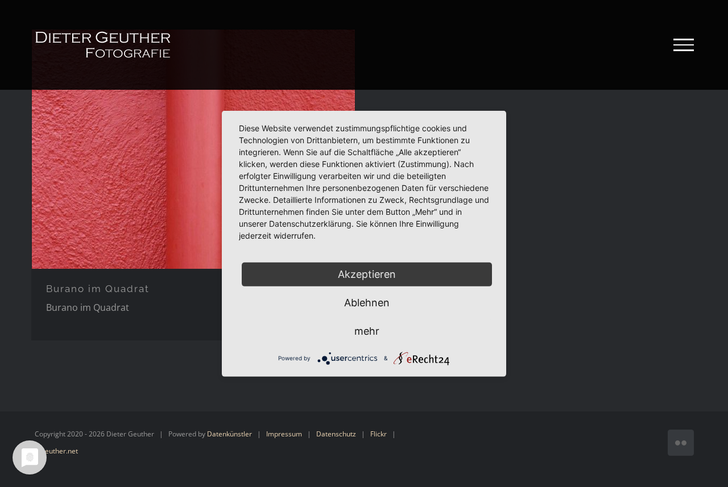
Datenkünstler (229, 434)
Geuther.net (59, 451)
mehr (366, 330)
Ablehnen (367, 302)
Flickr (378, 434)
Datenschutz (336, 434)
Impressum (284, 434)
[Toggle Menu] (683, 45)
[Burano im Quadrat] (193, 149)
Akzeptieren (367, 274)
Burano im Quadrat (98, 288)
